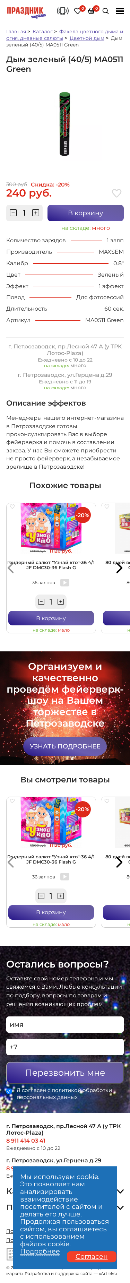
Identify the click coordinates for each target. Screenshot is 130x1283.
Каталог (43, 31)
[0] (77, 11)
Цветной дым (87, 38)
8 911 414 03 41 (25, 1140)
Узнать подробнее (65, 746)
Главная (16, 31)
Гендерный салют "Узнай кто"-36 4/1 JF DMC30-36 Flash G (51, 565)
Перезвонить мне (65, 1072)
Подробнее (40, 1252)
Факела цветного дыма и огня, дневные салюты (64, 34)
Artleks (108, 1273)
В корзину (85, 213)
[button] (10, 568)
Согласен (92, 1257)
